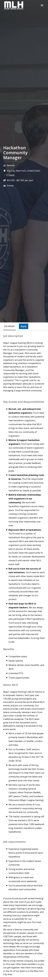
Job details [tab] (9, 326)
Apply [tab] (24, 326)
